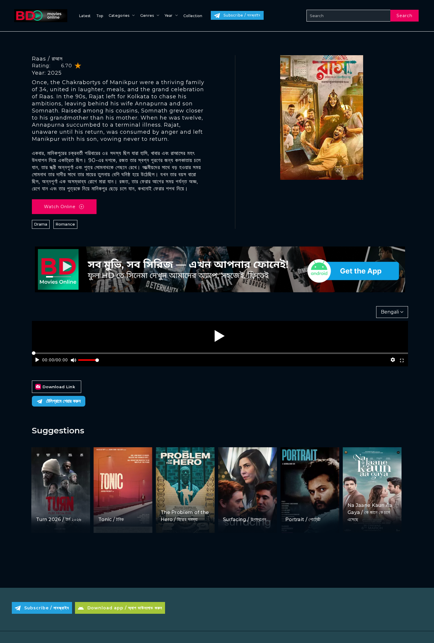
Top (99, 16)
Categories (119, 15)
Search (404, 15)
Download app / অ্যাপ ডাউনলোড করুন (124, 608)
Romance (65, 224)
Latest (85, 16)
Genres (147, 15)
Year (169, 15)
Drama (41, 224)
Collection (193, 16)
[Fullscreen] (402, 360)
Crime (105, 508)
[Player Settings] (393, 360)
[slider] (88, 362)
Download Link (59, 386)
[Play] (220, 336)
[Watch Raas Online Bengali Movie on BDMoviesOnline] (39, 15)
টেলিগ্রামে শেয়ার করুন (63, 401)
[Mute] (73, 360)
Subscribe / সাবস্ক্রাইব (241, 15)
